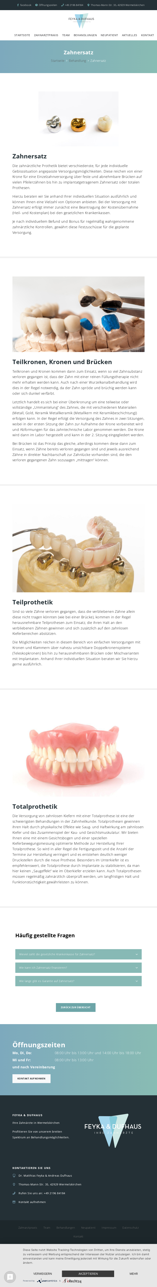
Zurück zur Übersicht (76, 1007)
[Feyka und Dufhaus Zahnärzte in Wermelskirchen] (81, 21)
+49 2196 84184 (74, 5)
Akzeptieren (88, 1274)
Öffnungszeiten (48, 5)
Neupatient (109, 35)
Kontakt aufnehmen (31, 1078)
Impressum (109, 1227)
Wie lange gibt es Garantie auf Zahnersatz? (46, 981)
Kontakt (147, 35)
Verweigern (42, 1274)
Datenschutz (130, 1227)
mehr (134, 1274)
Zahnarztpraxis (46, 35)
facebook (25, 5)
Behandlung (77, 61)
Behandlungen (85, 35)
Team (66, 35)
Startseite (22, 35)
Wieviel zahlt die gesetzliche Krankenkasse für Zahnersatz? (57, 954)
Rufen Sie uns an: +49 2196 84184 (42, 1193)
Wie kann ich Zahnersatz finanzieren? (43, 967)
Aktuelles (129, 35)
